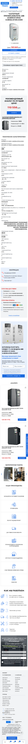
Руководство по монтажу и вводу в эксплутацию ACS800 (13, 276)
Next (26, 474)
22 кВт (3, 236)
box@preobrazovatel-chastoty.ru (17, 3)
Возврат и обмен (6, 703)
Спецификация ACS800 (10, 273)
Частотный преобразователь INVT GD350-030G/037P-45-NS (12, 447)
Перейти (14, 112)
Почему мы (17, 677)
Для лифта (5, 679)
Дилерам (17, 684)
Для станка (5, 691)
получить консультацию (14, 658)
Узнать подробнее (14, 315)
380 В (3, 233)
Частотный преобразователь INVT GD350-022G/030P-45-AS (12, 409)
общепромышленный (11, 222)
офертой (4, 58)
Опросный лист (8, 280)
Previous (1, 474)
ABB (2, 149)
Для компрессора (6, 689)
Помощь (5, 694)
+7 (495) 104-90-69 (16, 1)
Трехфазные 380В (6, 686)
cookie (15, 727)
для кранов (20, 225)
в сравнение (15, 43)
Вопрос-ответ (6, 705)
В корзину (14, 50)
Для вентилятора (6, 681)
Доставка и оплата (7, 696)
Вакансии (17, 686)
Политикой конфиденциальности (12, 372)
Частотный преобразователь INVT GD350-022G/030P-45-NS (12, 117)
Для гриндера (6, 687)
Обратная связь (6, 702)
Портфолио (17, 679)
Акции (16, 682)
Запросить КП (13, 7)
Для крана (5, 682)
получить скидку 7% (13, 376)
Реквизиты (17, 689)
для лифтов (20, 224)
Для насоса (5, 677)
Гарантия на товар (7, 698)
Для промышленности (7, 684)
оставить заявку (14, 53)
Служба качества (19, 687)
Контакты (17, 691)
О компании (18, 675)
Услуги (16, 681)
